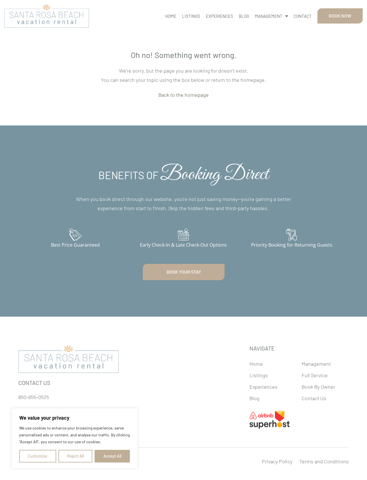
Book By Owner (318, 387)
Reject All (75, 456)
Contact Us (314, 398)
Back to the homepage (183, 95)
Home (170, 16)
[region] (74, 438)
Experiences (219, 16)
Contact (303, 16)
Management (268, 16)
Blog (244, 16)
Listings (191, 16)
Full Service (315, 375)
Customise (37, 456)
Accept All (112, 456)
